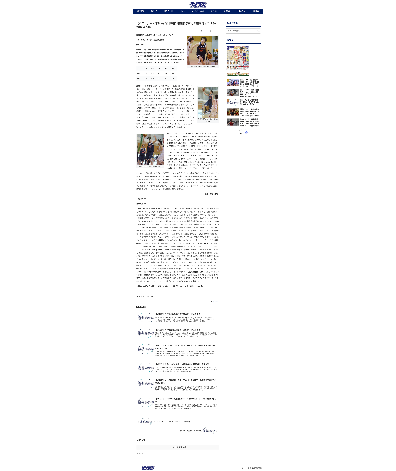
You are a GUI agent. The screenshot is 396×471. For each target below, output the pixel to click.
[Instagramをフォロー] (246, 132)
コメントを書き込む (177, 447)
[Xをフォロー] (241, 132)
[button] (258, 31)
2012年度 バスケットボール (146, 296)
